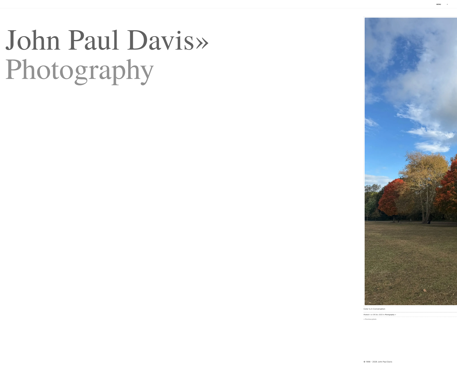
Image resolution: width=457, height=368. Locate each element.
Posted (366, 315)
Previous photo (370, 319)
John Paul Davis (21, 5)
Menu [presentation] (438, 4)
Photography (390, 315)
